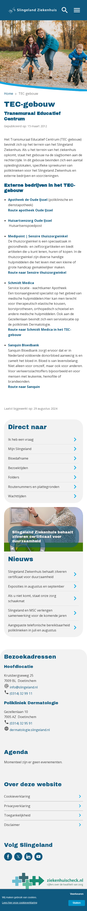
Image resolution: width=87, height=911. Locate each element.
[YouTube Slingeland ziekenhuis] (38, 857)
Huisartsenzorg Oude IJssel (30, 220)
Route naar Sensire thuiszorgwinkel (37, 272)
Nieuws (20, 559)
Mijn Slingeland (19, 449)
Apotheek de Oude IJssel (28, 199)
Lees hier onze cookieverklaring (19, 902)
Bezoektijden (18, 468)
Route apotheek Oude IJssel (30, 210)
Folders (13, 477)
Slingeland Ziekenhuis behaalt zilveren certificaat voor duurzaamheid (37, 574)
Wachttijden (17, 496)
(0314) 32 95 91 (21, 723)
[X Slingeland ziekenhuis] (18, 857)
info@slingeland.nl (24, 687)
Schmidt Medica (21, 283)
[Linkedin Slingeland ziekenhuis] (28, 857)
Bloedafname (18, 458)
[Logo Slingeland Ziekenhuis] (32, 10)
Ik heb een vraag (21, 439)
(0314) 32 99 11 (21, 693)
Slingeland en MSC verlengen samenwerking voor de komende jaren (37, 613)
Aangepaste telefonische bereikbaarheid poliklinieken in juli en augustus (39, 628)
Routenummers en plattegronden (33, 487)
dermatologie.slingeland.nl (30, 730)
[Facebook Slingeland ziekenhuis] (8, 857)
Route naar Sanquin (24, 386)
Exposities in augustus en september (36, 586)
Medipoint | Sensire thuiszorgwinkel (38, 236)
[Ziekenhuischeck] (47, 888)
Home (8, 93)
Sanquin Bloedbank (23, 345)
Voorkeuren (76, 894)
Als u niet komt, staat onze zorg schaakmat (32, 598)
